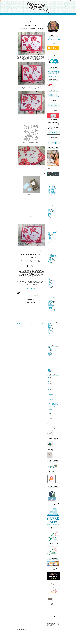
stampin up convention (51, 343)
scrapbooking (50, 333)
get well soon (50, 258)
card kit (49, 217)
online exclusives (50, 308)
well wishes (49, 370)
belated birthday (50, 205)
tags (48, 355)
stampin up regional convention (52, 344)
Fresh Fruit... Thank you (52, 400)
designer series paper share (52, 233)
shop (31, 15)
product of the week (51, 320)
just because (50, 283)
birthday (49, 209)
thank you (49, 356)
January (50, 418)
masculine (49, 289)
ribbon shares (50, 328)
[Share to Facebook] (36, 295)
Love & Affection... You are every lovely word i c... (53, 399)
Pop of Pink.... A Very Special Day (53, 410)
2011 (49, 424)
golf (48, 263)
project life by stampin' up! (52, 322)
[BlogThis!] (35, 295)
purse (49, 324)
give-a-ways (49, 262)
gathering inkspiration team (52, 256)
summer (49, 350)
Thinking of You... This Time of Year (54, 406)
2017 (49, 388)
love (48, 288)
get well (49, 257)
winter (49, 371)
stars (48, 347)
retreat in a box (50, 327)
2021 (49, 383)
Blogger (50, 631)
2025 (49, 378)
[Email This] (34, 295)
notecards (49, 300)
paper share (49, 312)
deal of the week (50, 230)
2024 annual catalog (51, 186)
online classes (50, 307)
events (49, 240)
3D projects (49, 195)
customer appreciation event (52, 229)
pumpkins (49, 323)
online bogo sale (50, 305)
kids (48, 285)
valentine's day (50, 366)
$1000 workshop (50, 182)
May (49, 413)
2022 (49, 382)
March (50, 415)
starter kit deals (50, 348)
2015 (49, 419)
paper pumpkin (50, 311)
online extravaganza (51, 309)
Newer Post (18, 323)
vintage (49, 368)
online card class (50, 306)
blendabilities (50, 211)
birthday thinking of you (51, 210)
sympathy (49, 353)
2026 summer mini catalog (52, 194)
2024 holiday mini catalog (51, 187)
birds (48, 208)
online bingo (50, 304)
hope (48, 275)
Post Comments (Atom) (24, 325)
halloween (49, 267)
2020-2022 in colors (51, 184)
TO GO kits (49, 359)
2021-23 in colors (50, 185)
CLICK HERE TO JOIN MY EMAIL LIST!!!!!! (53, 76)
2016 (49, 389)
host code (49, 276)
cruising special (50, 228)
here (36, 281)
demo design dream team (51, 231)
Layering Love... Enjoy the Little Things (53, 405)
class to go (49, 220)
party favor (49, 314)
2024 (49, 380)
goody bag (49, 264)
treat (48, 360)
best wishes (49, 206)
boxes (49, 215)
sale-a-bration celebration (51, 332)
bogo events (49, 213)
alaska (49, 196)
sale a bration (50, 330)
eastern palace (50, 237)
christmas (49, 219)
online (49, 303)
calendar (49, 216)
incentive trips (50, 281)
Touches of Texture (51, 407)
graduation (49, 265)
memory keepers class (51, 290)
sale (48, 329)
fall (48, 245)
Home (31, 323)
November (50, 391)
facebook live (50, 244)
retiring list (49, 326)
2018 (49, 387)
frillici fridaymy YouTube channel (53, 252)
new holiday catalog (51, 297)
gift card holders (50, 259)
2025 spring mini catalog (51, 192)
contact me (28, 15)
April (49, 414)
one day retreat (50, 302)
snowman (49, 334)
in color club (49, 279)
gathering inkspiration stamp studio (21, 15)
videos (49, 367)
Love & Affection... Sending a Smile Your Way (54, 409)
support (49, 351)
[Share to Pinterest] (37, 295)
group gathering (50, 266)
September (50, 394)
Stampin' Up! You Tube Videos (52, 346)
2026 (49, 377)
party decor (49, 313)
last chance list (50, 286)
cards (48, 218)
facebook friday (50, 243)
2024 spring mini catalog (51, 189)
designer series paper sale (52, 232)
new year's (49, 298)
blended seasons (50, 212)
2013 (49, 422)
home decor (49, 274)
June (49, 412)
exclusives (49, 241)
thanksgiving (50, 357)
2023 (49, 381)
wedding (49, 369)
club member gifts (50, 221)
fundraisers (49, 254)
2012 (49, 423)
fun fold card (50, 253)
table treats (49, 354)
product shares (50, 321)
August (50, 395)
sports (49, 335)
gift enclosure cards (51, 260)
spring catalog (50, 337)
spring (49, 336)
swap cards (49, 352)
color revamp (50, 222)
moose (49, 291)
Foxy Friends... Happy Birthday (53, 403)
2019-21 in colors (50, 183)
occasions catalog (50, 301)
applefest (49, 199)
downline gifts (50, 234)
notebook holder (50, 299)
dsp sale (49, 235)
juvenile (49, 284)
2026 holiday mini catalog (51, 193)
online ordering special (51, 310)
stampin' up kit (50, 345)
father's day (49, 246)
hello (48, 268)
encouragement (50, 238)
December (50, 390)
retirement (49, 325)
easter (49, 236)
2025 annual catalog (51, 190)
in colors (49, 280)
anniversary (49, 197)
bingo (48, 207)
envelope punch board (51, 239)
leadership (49, 287)
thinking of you (50, 358)
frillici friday (49, 251)
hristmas (49, 278)
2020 (49, 384)
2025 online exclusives (51, 191)
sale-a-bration (50, 331)
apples (49, 200)
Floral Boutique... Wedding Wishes (54, 402)
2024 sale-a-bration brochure (52, 188)
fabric (49, 242)
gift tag (49, 261)
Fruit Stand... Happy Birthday (53, 397)
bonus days (49, 214)
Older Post (43, 323)
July (49, 396)
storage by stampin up (51, 349)
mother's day (50, 292)
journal (49, 282)
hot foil (49, 277)
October (50, 393)
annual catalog (50, 198)
